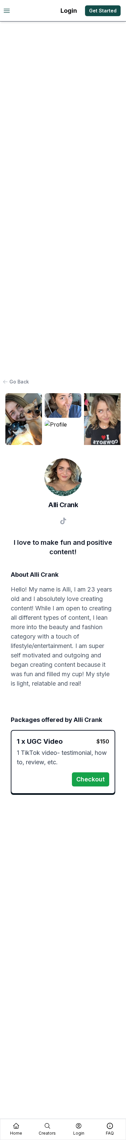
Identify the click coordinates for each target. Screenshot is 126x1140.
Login (68, 10)
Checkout (90, 779)
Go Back (19, 381)
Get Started (103, 10)
